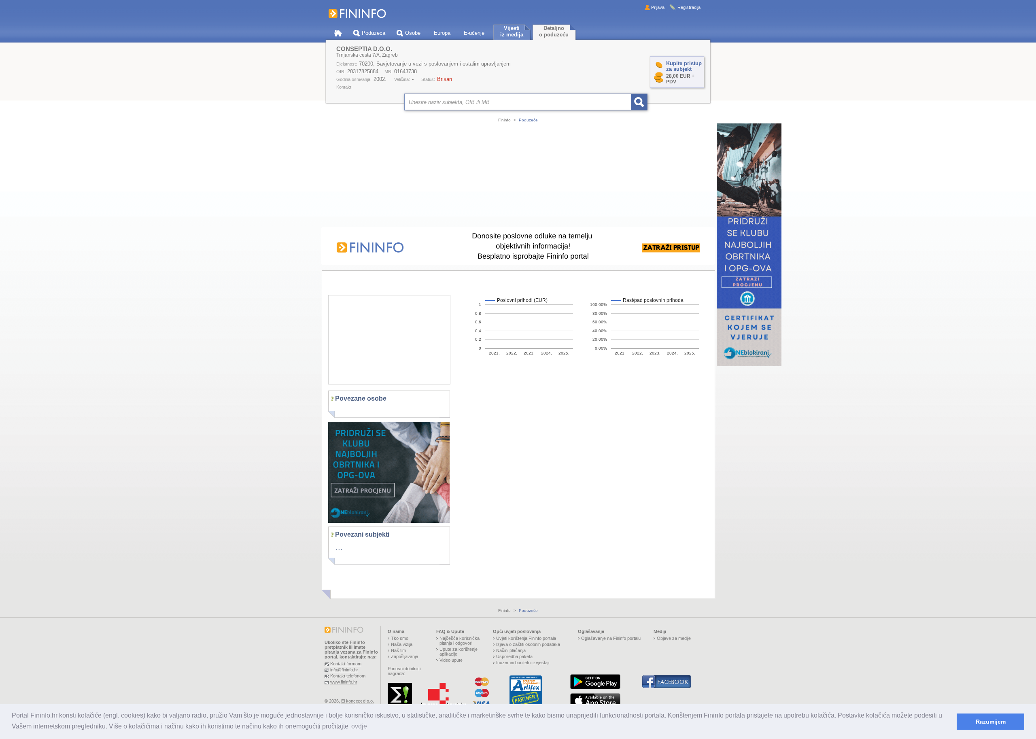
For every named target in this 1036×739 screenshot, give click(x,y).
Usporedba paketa (514, 656)
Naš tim (398, 650)
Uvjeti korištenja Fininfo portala (526, 638)
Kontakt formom (345, 663)
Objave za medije (674, 638)
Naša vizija (401, 644)
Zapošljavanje (404, 656)
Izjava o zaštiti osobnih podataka (528, 644)
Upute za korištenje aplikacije (458, 651)
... (339, 546)
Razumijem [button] (991, 721)
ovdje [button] (359, 726)
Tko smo (399, 638)
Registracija (689, 7)
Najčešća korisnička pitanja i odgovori (459, 641)
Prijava (657, 7)
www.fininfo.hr (343, 682)
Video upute (451, 660)
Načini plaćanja (511, 650)
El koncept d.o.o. (357, 701)
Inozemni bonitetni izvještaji (522, 662)
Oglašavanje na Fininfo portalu (611, 638)
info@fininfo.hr (344, 669)
